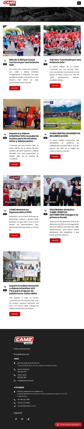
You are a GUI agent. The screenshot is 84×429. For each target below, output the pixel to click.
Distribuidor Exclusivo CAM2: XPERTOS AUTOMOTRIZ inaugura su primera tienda (64, 213)
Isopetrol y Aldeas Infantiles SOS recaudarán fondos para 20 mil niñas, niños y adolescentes (24, 137)
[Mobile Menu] (79, 3)
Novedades (10, 52)
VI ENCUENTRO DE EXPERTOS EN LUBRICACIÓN (65, 134)
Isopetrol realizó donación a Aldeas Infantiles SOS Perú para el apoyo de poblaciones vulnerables (24, 289)
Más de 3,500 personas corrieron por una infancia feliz (24, 62)
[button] (68, 424)
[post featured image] (21, 40)
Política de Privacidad (22, 349)
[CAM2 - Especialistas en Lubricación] (9, 3)
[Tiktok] (28, 419)
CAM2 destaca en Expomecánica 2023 (20, 211)
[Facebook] (16, 419)
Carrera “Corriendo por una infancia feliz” (65, 61)
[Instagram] (22, 419)
